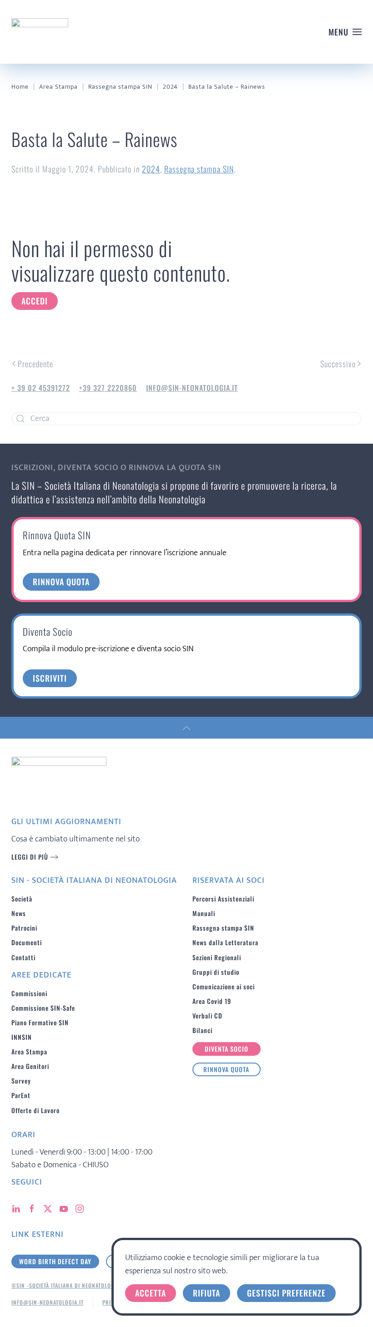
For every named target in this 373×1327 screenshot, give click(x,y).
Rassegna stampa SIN (199, 169)
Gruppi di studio (215, 972)
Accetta (150, 1293)
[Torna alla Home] (39, 32)
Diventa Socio (226, 1048)
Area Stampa (29, 1051)
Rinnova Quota (226, 1069)
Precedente (35, 364)
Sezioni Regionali (216, 957)
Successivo (338, 364)
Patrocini (24, 927)
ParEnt (20, 1095)
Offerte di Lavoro (35, 1110)
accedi (34, 301)
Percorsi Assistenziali (223, 898)
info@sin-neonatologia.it (192, 387)
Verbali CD (207, 1015)
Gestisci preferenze (286, 1293)
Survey (21, 1080)
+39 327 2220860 (108, 387)
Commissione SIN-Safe (43, 1008)
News (18, 913)
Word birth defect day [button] (55, 1261)
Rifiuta (206, 1293)
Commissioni (29, 993)
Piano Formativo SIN (40, 1022)
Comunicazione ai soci (223, 986)
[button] (345, 32)
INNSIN (21, 1037)
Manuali (203, 913)
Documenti (26, 942)
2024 (151, 169)
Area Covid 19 (211, 1001)
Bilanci (202, 1030)
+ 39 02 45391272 (40, 387)
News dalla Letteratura (225, 942)
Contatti (23, 957)
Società (21, 898)
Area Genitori (30, 1066)
